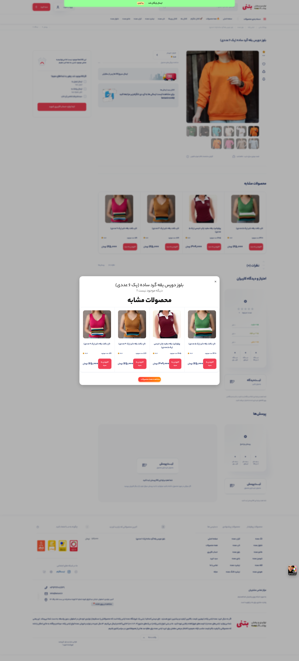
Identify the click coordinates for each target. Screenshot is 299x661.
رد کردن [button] (140, 3)
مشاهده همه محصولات (150, 379)
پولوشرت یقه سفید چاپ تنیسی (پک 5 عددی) (167, 345)
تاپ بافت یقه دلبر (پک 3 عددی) (132, 344)
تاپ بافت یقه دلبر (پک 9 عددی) (97, 344)
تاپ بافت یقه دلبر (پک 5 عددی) (202, 344)
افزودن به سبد (210, 363)
